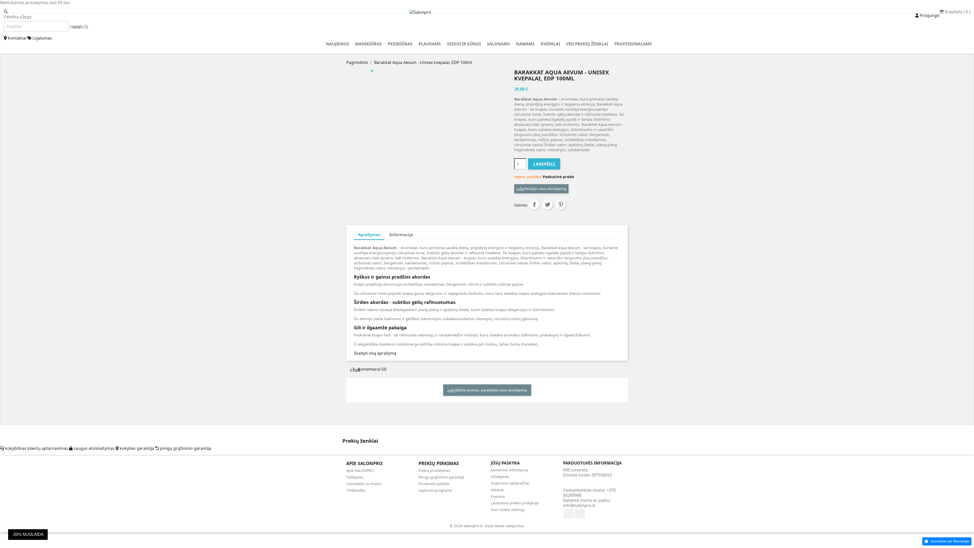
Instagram (580, 513)
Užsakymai (500, 476)
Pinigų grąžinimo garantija (441, 477)
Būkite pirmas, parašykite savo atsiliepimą (490, 390)
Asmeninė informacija (509, 470)
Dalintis (534, 204)
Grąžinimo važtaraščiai (510, 483)
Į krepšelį (544, 164)
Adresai (497, 489)
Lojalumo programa (435, 490)
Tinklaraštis (356, 490)
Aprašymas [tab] (369, 234)
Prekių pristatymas (434, 470)
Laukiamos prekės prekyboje (515, 503)
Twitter (548, 204)
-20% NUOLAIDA (28, 534)
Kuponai (498, 496)
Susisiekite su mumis (364, 483)
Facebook (569, 513)
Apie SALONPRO (360, 470)
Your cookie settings (508, 509)
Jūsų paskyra (505, 463)
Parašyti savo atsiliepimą (544, 188)
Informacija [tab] (401, 234)
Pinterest (561, 204)
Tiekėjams (354, 477)
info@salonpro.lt (579, 505)
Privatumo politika (434, 483)
